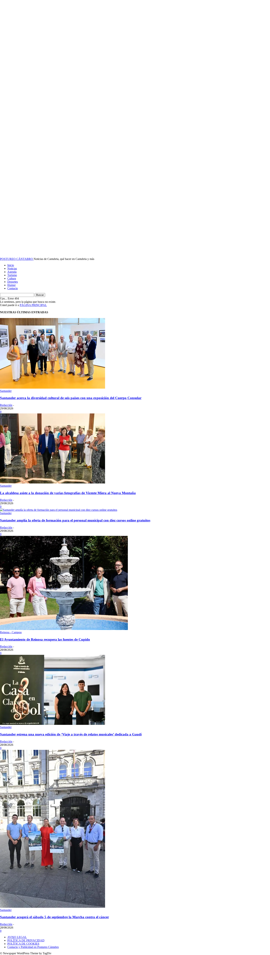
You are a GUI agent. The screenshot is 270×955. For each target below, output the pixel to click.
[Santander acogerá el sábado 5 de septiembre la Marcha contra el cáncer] (52, 906)
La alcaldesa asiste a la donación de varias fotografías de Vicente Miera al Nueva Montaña (68, 493)
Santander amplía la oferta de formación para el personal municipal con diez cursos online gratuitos (75, 520)
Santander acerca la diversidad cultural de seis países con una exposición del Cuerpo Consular (70, 398)
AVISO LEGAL (17, 937)
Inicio (10, 265)
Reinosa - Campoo (11, 632)
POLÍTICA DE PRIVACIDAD (25, 940)
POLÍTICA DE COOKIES (23, 943)
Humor (11, 285)
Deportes (12, 281)
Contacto (12, 288)
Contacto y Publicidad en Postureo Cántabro (33, 947)
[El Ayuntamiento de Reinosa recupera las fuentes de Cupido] (64, 629)
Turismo (12, 275)
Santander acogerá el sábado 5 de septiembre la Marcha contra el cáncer (54, 917)
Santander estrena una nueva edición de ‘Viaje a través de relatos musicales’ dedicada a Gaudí (71, 734)
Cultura (11, 278)
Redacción (6, 405)
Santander (6, 390)
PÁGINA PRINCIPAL (33, 305)
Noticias (12, 268)
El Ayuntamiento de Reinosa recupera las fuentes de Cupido (45, 639)
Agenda (12, 271)
